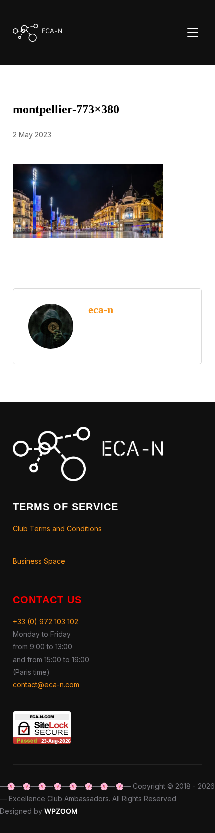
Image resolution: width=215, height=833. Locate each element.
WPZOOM (61, 811)
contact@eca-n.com (46, 684)
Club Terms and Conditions (57, 528)
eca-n (101, 309)
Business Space (39, 561)
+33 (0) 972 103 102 (45, 621)
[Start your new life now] (88, 433)
